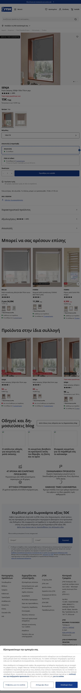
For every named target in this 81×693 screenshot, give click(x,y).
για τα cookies (58, 676)
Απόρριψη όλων (42, 685)
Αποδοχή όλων (66, 685)
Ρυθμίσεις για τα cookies (15, 685)
